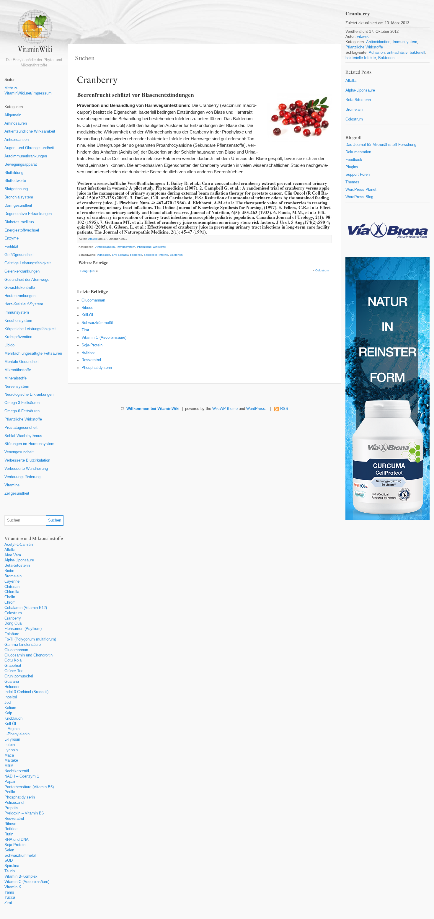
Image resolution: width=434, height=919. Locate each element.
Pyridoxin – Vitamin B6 (24, 813)
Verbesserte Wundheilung (26, 469)
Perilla (9, 792)
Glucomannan (16, 650)
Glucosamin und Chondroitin (28, 655)
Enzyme (11, 238)
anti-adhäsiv (120, 254)
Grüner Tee (13, 671)
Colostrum (13, 613)
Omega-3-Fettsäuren (22, 403)
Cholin (9, 597)
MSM (9, 766)
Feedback (353, 160)
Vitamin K (12, 887)
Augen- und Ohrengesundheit (29, 148)
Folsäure (11, 634)
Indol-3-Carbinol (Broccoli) (26, 692)
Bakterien (176, 254)
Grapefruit (12, 666)
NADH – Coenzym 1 (21, 776)
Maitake (11, 760)
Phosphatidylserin (19, 797)
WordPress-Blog (359, 197)
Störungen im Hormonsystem (29, 444)
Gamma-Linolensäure (22, 645)
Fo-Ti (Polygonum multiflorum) (30, 639)
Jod (7, 702)
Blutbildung (13, 173)
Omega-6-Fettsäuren (22, 411)
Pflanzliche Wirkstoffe (23, 419)
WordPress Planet (360, 190)
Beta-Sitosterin (17, 565)
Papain (10, 782)
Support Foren (357, 174)
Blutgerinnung (16, 189)
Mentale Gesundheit (21, 362)
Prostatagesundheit (20, 428)
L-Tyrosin (12, 739)
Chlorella (11, 592)
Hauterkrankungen (19, 296)
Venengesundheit (19, 452)
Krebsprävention (18, 337)
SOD (8, 860)
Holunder (11, 687)
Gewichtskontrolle (19, 288)
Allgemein (12, 115)
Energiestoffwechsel (21, 230)
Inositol (10, 697)
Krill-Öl (10, 724)
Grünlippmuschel (18, 676)
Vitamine (11, 485)
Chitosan (11, 587)
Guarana (11, 682)
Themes (352, 182)
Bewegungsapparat (20, 164)
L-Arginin (11, 729)
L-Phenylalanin (17, 734)
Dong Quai (13, 623)
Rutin (8, 834)
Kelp (8, 713)
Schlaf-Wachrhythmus (23, 436)
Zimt (8, 903)
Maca (9, 755)
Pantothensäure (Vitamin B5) (29, 787)
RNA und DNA (16, 839)
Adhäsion (103, 254)
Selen (9, 850)
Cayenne (11, 581)
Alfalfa (9, 550)
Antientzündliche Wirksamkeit (29, 131)
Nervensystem (16, 386)
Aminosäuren (15, 123)
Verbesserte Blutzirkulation (27, 460)
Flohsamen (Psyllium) (23, 629)
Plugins (351, 167)
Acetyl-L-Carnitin (18, 544)
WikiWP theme (225, 409)
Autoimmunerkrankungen (25, 156)
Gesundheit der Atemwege (26, 280)
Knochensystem (18, 321)
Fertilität (11, 247)
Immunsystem (16, 312)
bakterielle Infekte (156, 254)
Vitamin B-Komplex (20, 876)
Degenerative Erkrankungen (28, 214)
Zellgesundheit (16, 493)
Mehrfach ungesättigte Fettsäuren (33, 353)
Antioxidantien (16, 140)
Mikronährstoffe (17, 370)
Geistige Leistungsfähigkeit (27, 263)
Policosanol (14, 803)
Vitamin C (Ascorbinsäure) (26, 882)
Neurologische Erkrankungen (28, 394)
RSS (284, 409)
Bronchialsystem (18, 197)
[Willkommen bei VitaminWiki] (33, 33)
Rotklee (10, 829)
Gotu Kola (13, 660)
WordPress (255, 409)
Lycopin (11, 750)
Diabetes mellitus (19, 222)
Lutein (9, 745)
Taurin (9, 871)
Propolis (11, 808)
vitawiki (92, 238)
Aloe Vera (12, 555)
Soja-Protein (14, 845)
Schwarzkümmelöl (20, 855)
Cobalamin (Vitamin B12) (25, 608)
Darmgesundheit (18, 205)
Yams (9, 892)
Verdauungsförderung (22, 477)
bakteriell (136, 254)
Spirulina (11, 866)
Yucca (9, 897)
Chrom (10, 602)
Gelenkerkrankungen (22, 271)
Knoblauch (13, 718)
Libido (9, 345)
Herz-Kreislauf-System (23, 304)
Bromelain (13, 576)
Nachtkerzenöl (16, 771)
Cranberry (12, 618)
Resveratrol (14, 819)
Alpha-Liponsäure (19, 560)
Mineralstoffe (15, 378)
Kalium (10, 708)
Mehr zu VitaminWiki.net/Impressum (28, 90)
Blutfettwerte (15, 181)
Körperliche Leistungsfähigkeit (30, 329)
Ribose (10, 824)
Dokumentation (358, 152)
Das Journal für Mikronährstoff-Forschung (380, 145)
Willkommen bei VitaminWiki (153, 409)
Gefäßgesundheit (19, 255)
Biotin (9, 571)
